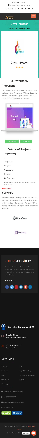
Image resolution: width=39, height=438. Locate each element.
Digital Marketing (25, 371)
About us (4, 367)
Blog (3, 375)
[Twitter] (21, 9)
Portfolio (4, 371)
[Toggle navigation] (33, 16)
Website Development (27, 375)
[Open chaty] (33, 433)
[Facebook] (14, 9)
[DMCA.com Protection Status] (6, 413)
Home (8, 433)
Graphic (22, 380)
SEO (21, 367)
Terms (14, 433)
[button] (12, 141)
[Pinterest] (31, 9)
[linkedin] (24, 9)
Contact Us (5, 380)
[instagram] (17, 9)
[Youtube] (28, 9)
